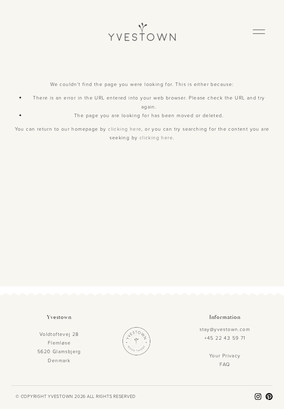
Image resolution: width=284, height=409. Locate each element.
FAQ (225, 364)
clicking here (124, 128)
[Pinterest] (269, 396)
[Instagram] (258, 396)
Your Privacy (225, 355)
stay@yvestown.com (224, 329)
